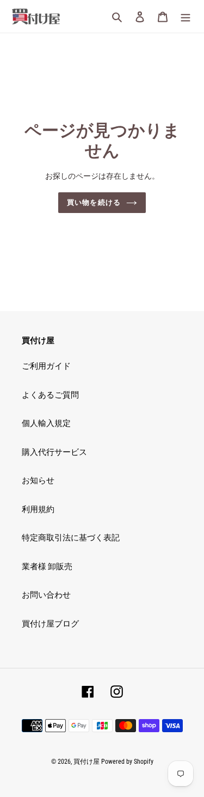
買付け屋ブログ (50, 624)
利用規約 (38, 509)
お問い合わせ (46, 595)
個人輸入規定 (46, 423)
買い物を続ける (93, 202)
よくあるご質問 (50, 395)
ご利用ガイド (46, 366)
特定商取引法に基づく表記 (71, 538)
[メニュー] (185, 16)
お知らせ (38, 480)
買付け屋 (86, 761)
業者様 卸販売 (47, 566)
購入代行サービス (54, 452)
